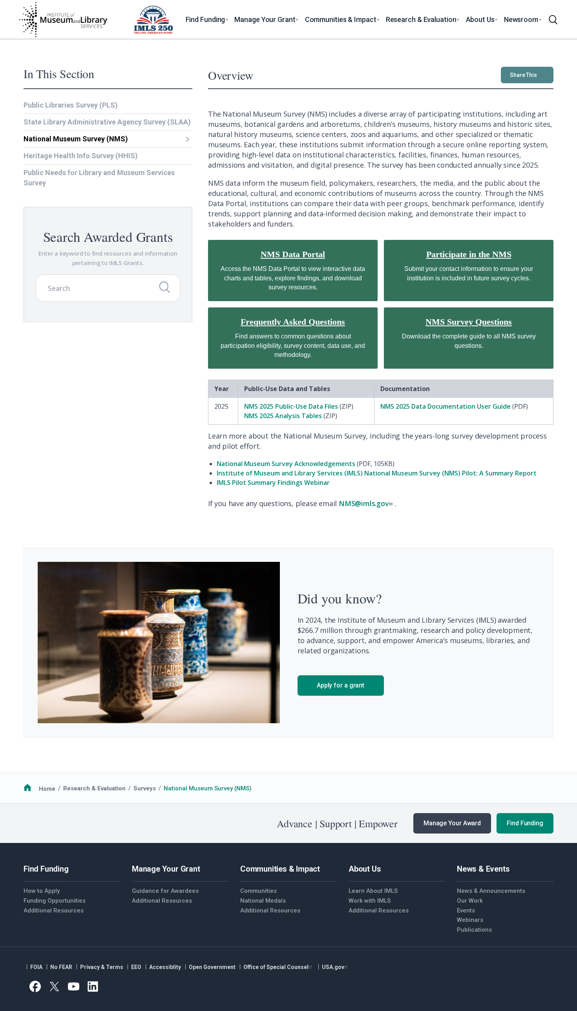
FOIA (36, 967)
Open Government (212, 967)
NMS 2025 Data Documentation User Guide (445, 406)
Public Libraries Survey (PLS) (71, 105)
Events (466, 910)
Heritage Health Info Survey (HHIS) (81, 156)
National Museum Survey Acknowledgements (286, 463)
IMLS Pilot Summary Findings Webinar (273, 482)
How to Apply (42, 890)
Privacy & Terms (101, 967)
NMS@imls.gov (364, 503)
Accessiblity (165, 967)
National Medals (263, 900)
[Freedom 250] (153, 19)
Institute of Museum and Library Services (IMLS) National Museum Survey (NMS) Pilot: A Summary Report (377, 473)
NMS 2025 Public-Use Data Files (291, 406)
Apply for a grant (340, 685)
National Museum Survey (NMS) (76, 139)
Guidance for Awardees (165, 890)
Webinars (470, 919)
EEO (136, 967)
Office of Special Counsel (276, 967)
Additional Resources (54, 910)
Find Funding (525, 823)
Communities (258, 890)
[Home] (63, 19)
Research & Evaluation (94, 788)
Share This (523, 75)
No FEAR (61, 967)
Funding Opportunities (55, 900)
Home (47, 788)
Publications (474, 929)
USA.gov (333, 967)
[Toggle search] (553, 19)
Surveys (144, 788)
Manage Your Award (452, 823)
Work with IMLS (370, 900)
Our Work (470, 900)
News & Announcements (491, 890)
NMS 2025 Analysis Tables (283, 415)
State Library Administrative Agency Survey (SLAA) (107, 122)
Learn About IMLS (373, 890)
